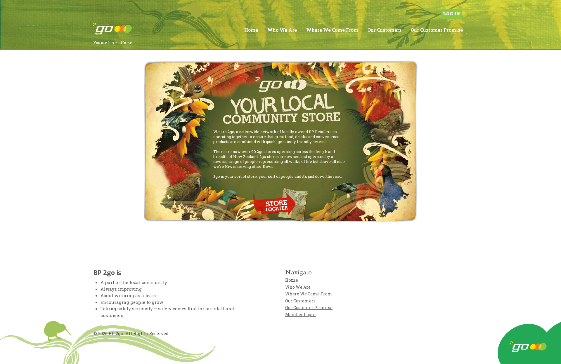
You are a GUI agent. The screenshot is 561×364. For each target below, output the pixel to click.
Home (251, 30)
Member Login (300, 314)
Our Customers (384, 30)
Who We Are (282, 30)
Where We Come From (332, 30)
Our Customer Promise (437, 30)
